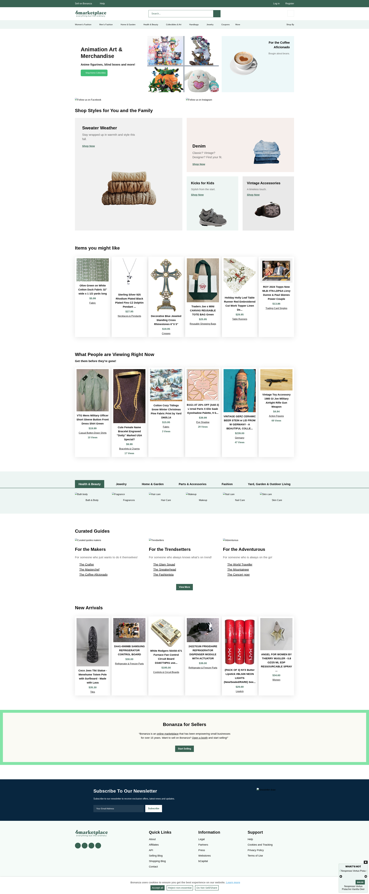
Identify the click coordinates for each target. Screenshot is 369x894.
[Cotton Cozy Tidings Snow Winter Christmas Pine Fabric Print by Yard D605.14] (166, 412)
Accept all (157, 887)
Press (201, 850)
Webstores (204, 855)
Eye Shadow (202, 422)
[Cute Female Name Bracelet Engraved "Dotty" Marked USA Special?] (129, 412)
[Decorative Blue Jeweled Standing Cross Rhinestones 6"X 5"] (166, 297)
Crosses (166, 333)
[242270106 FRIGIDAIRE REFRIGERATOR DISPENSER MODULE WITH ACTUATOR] (202, 656)
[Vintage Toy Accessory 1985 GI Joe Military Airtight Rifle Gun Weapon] (276, 412)
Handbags (194, 24)
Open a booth (200, 737)
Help (102, 3)
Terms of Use (255, 855)
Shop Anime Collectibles (95, 73)
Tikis (92, 692)
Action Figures (276, 416)
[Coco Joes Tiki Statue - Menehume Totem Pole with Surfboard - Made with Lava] (92, 656)
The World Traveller (239, 564)
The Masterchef (89, 569)
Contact (153, 866)
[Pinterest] (91, 845)
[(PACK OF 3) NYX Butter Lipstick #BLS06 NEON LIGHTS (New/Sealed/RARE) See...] (239, 656)
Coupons (225, 24)
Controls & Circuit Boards (166, 672)
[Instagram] (98, 845)
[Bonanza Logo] (91, 13)
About (152, 839)
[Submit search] (217, 13)
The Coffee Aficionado (93, 574)
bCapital (203, 861)
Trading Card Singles (276, 308)
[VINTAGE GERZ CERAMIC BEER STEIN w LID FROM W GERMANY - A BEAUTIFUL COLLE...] (239, 412)
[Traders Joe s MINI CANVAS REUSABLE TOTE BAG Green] (202, 297)
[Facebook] (78, 845)
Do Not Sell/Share (206, 887)
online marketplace (168, 733)
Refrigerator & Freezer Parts (129, 663)
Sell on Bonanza (83, 3)
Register (289, 3)
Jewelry (210, 24)
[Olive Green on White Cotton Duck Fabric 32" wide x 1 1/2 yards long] (92, 297)
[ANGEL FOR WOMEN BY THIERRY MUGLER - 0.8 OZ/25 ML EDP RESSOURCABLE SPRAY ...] (276, 656)
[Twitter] (84, 845)
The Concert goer (238, 574)
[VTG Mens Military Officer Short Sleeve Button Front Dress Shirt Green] (92, 412)
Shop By (290, 24)
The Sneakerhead (164, 569)
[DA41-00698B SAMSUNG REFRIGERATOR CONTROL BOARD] (129, 656)
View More (184, 587)
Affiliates (154, 844)
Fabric (92, 303)
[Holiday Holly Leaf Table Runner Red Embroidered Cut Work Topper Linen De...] (239, 297)
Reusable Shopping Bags (203, 324)
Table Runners (239, 319)
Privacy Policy (256, 850)
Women (276, 680)
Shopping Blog (157, 861)
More (237, 24)
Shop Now (88, 146)
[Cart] (291, 13)
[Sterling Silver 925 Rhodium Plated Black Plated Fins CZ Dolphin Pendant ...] (129, 297)
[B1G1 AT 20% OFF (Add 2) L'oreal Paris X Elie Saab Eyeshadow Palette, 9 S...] (202, 412)
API (151, 850)
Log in (276, 3)
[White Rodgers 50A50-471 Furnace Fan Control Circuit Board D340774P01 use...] (166, 656)
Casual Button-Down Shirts (93, 433)
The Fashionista (163, 574)
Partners (203, 844)
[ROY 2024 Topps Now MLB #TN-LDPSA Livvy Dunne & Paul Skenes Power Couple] (276, 297)
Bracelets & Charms (129, 449)
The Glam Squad (164, 564)
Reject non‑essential (180, 887)
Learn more (233, 882)
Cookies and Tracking (260, 844)
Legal (201, 839)
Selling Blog (156, 855)
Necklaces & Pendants (129, 316)
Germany (239, 438)
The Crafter (86, 564)
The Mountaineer (238, 569)
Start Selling (184, 748)
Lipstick (240, 691)
